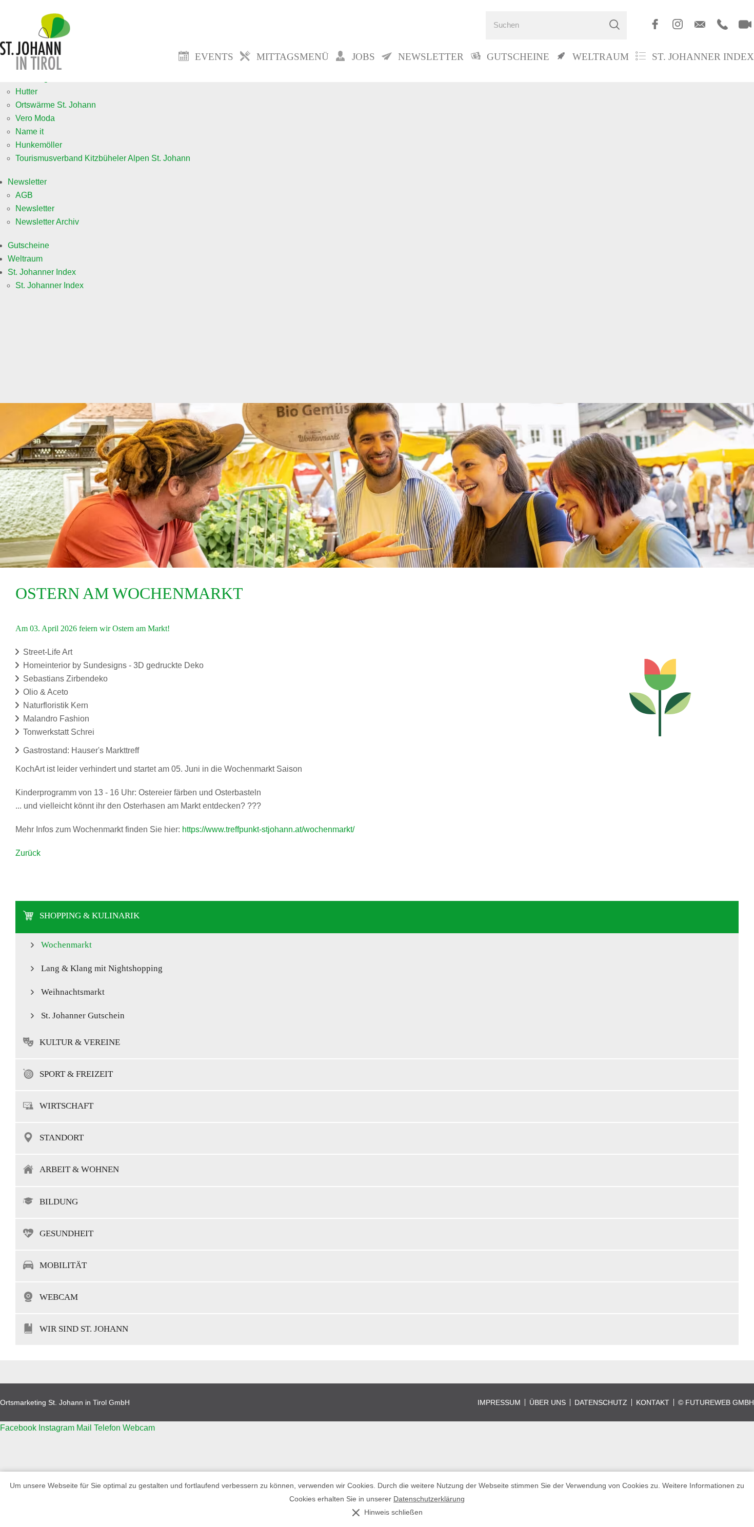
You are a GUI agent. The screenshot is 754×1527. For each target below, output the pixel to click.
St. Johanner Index (703, 56)
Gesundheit (66, 1233)
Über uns (547, 1402)
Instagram (57, 1427)
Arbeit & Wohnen (79, 1169)
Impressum (499, 1402)
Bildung (58, 1202)
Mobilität (63, 1265)
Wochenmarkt (66, 945)
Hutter (26, 91)
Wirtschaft (66, 1106)
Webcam (58, 1297)
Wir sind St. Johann (83, 1329)
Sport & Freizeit (76, 1074)
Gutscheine (28, 245)
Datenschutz (600, 1402)
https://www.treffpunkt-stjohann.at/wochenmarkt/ (268, 829)
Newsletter (27, 181)
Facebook (19, 1427)
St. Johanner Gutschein (83, 1015)
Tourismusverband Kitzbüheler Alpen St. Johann (102, 158)
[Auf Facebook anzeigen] (655, 24)
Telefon (108, 1427)
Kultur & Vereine (79, 1042)
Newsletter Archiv (47, 221)
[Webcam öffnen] (745, 24)
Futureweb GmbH (719, 1402)
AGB (24, 195)
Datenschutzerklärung (429, 1499)
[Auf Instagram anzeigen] (677, 24)
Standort (61, 1137)
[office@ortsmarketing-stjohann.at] (700, 24)
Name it (29, 131)
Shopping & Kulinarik (89, 915)
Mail (85, 1427)
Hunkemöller (38, 144)
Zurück (28, 853)
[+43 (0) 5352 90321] (722, 24)
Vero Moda (35, 118)
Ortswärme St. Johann (55, 105)
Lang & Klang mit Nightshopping (102, 968)
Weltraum (25, 258)
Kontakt (652, 1402)
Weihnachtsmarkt (73, 992)
